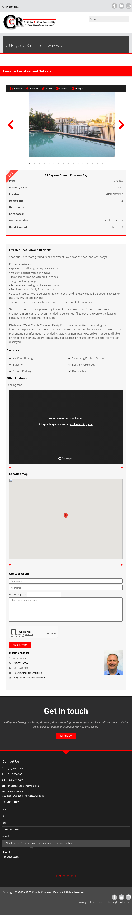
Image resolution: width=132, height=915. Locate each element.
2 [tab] (34, 163)
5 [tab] (49, 163)
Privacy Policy (86, 902)
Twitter (48, 88)
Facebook (33, 88)
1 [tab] (29, 163)
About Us (7, 836)
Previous (11, 124)
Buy (4, 809)
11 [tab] (78, 163)
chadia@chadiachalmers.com (24, 785)
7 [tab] (58, 163)
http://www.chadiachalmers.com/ (30, 677)
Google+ (80, 88)
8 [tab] (63, 163)
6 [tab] (54, 163)
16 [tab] (102, 163)
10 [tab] (73, 163)
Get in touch (66, 735)
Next (121, 124)
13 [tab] (87, 163)
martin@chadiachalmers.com (28, 672)
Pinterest (63, 88)
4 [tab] (44, 163)
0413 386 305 (19, 658)
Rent (4, 822)
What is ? (17, 594)
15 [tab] (97, 163)
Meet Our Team (10, 829)
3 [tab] (39, 163)
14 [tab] (92, 163)
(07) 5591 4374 (21, 663)
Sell (4, 816)
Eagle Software (121, 902)
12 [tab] (83, 163)
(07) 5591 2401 (15, 779)
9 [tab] (68, 163)
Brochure (17, 88)
